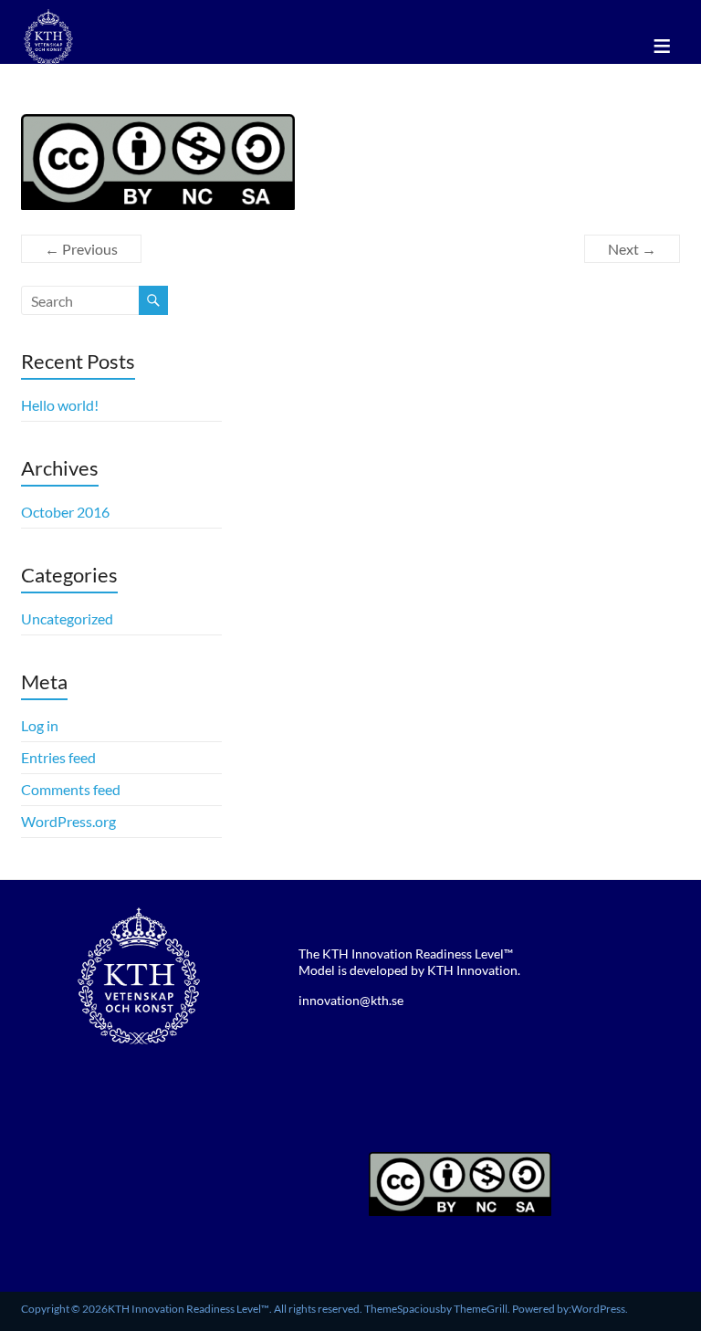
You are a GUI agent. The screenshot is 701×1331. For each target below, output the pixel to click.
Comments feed (70, 789)
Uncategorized (67, 618)
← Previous (81, 248)
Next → (632, 248)
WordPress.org (68, 821)
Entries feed (58, 757)
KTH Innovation (472, 970)
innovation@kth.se (350, 1000)
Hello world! (60, 405)
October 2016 (65, 511)
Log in (39, 725)
